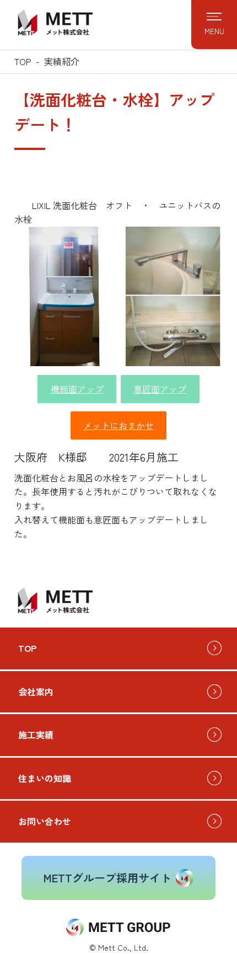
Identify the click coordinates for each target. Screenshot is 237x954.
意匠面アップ (159, 388)
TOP (22, 61)
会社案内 (35, 691)
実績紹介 (61, 61)
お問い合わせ (44, 821)
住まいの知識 (44, 778)
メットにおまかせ (118, 425)
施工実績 (35, 734)
